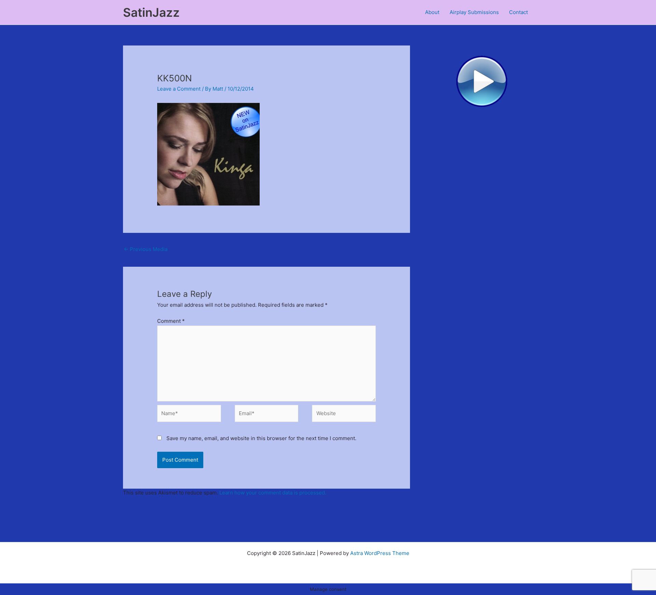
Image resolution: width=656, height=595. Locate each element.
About (432, 12)
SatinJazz (151, 12)
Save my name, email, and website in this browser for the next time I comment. (261, 438)
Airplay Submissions (474, 12)
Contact (518, 12)
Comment (171, 321)
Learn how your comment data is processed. (272, 492)
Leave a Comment (179, 88)
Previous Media (145, 249)
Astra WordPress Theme (379, 553)
